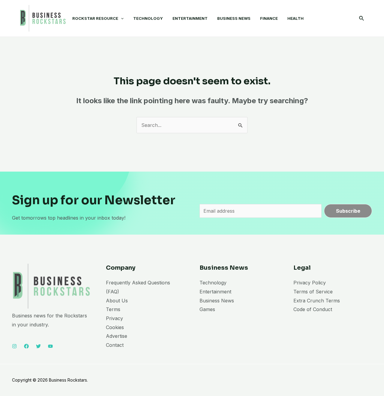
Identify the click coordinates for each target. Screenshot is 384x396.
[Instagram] (14, 346)
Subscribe (348, 211)
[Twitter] (38, 346)
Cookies (115, 327)
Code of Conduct (312, 309)
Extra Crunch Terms (316, 301)
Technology (213, 283)
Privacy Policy (309, 283)
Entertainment (215, 292)
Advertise (116, 336)
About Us (117, 301)
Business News (217, 301)
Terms (113, 309)
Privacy (114, 318)
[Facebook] (26, 346)
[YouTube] (50, 346)
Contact (115, 345)
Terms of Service (313, 292)
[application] (121, 18)
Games (207, 309)
